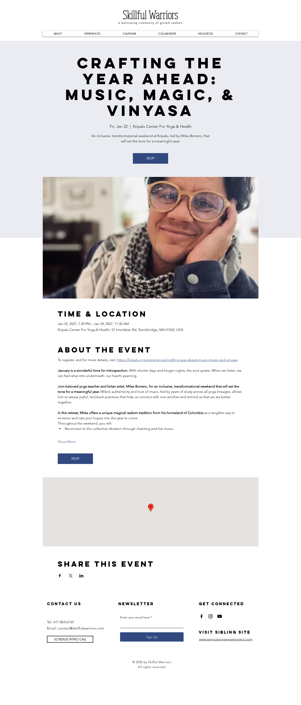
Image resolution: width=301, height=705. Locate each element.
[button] (58, 34)
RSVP (150, 158)
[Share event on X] (71, 575)
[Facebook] (201, 616)
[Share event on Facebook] (60, 575)
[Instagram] (210, 616)
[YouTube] (219, 616)
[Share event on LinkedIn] (81, 575)
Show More (67, 442)
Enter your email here (135, 617)
